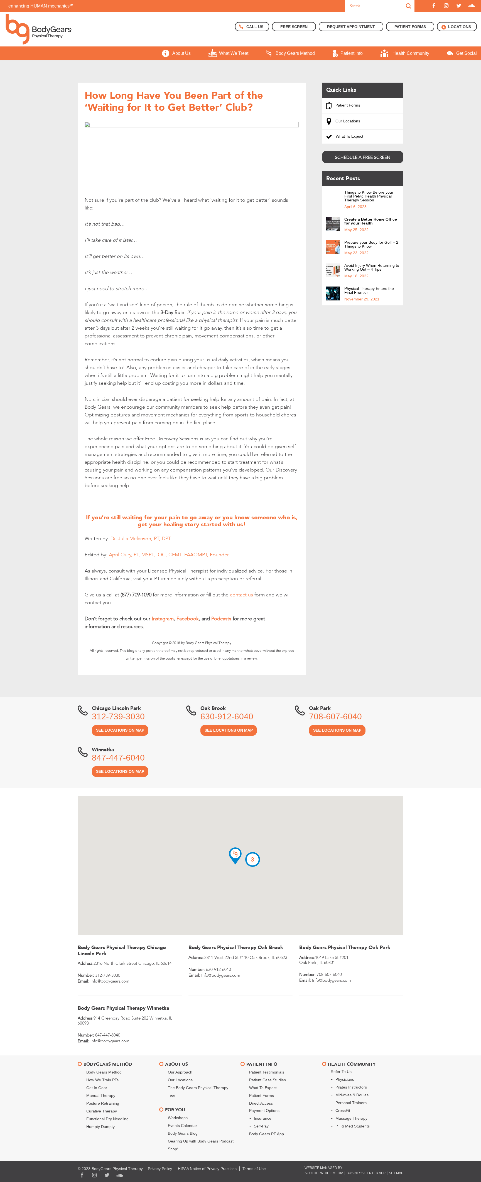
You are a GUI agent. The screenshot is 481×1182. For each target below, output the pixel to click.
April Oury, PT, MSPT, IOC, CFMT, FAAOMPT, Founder (169, 554)
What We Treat (233, 53)
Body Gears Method (295, 53)
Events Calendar (182, 1125)
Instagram (163, 618)
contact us (241, 594)
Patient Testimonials (266, 1072)
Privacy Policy (160, 1168)
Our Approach (180, 1072)
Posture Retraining (102, 1103)
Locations (459, 26)
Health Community (410, 53)
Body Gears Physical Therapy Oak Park (344, 947)
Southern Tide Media (324, 1173)
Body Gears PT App (266, 1134)
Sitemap (396, 1173)
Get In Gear (96, 1087)
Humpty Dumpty (100, 1126)
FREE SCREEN (294, 26)
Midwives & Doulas (352, 1095)
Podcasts (221, 618)
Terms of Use (254, 1168)
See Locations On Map (120, 730)
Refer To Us (341, 1071)
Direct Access (261, 1103)
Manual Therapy (100, 1095)
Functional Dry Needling (107, 1119)
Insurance (262, 1118)
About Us (181, 53)
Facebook (187, 618)
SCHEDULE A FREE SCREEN (362, 157)
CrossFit (342, 1110)
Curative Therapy (101, 1111)
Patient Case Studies (267, 1080)
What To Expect (349, 136)
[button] (235, 856)
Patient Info (351, 53)
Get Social (466, 53)
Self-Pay (261, 1126)
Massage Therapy (351, 1118)
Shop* (173, 1149)
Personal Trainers (351, 1102)
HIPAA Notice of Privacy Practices (207, 1168)
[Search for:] (379, 6)
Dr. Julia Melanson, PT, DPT (141, 538)
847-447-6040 (118, 757)
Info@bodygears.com (109, 981)
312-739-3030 (118, 716)
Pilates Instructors (351, 1087)
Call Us (254, 26)
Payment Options (264, 1110)
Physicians (344, 1079)
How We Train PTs (102, 1080)
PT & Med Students (352, 1126)
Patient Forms (347, 105)
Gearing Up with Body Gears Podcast (201, 1141)
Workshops (178, 1118)
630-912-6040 (226, 716)
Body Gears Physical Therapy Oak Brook (235, 947)
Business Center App (366, 1173)
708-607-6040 (335, 716)
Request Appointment (351, 26)
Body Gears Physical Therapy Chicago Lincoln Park (122, 950)
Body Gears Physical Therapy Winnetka (123, 1008)
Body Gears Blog (183, 1133)
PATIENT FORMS (410, 26)
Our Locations (347, 121)
